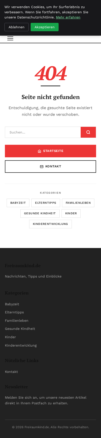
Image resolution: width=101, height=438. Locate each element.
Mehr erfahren (68, 17)
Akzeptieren (45, 27)
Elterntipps (45, 202)
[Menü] (10, 38)
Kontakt (53, 166)
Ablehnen (17, 27)
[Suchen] (88, 132)
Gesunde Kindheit (40, 213)
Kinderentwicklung (50, 224)
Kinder (71, 213)
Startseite (53, 151)
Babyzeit (18, 202)
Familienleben (78, 202)
